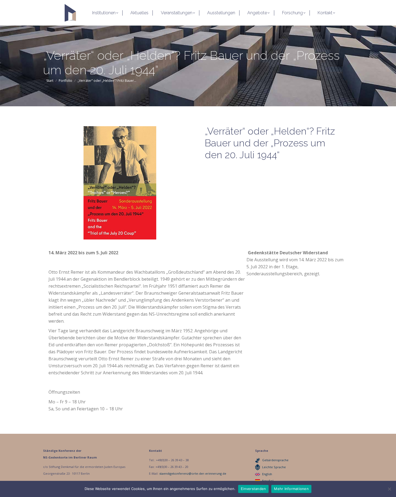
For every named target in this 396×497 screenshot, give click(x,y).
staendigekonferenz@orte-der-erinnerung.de (192, 473)
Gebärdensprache (275, 460)
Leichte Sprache (274, 467)
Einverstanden (253, 489)
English (267, 474)
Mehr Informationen (291, 489)
